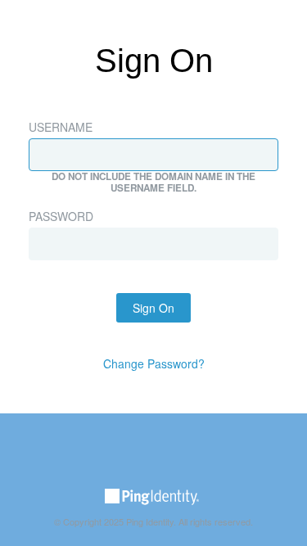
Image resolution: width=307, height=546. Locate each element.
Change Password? (154, 363)
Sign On (153, 308)
